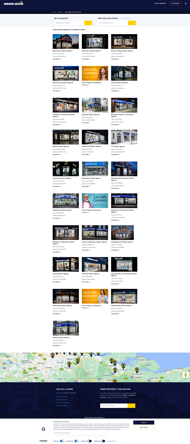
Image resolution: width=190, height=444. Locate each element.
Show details (111, 441)
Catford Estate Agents (119, 83)
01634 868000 (118, 308)
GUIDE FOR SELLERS (61, 396)
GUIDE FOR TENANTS (62, 405)
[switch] (76, 441)
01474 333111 (119, 122)
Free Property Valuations (91, 83)
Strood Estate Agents (61, 274)
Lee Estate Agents (118, 146)
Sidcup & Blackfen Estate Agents (94, 242)
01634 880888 (60, 119)
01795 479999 (118, 244)
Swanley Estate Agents (90, 274)
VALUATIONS (175, 3)
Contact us (60, 12)
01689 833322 (60, 213)
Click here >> (85, 85)
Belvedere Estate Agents (91, 51)
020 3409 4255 (62, 88)
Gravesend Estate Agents (91, 146)
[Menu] (186, 3)
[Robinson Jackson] (13, 3)
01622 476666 (89, 181)
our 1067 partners (62, 424)
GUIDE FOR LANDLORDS (62, 402)
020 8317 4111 (118, 215)
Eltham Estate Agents (61, 146)
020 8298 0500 (89, 244)
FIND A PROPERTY (161, 3)
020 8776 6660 (60, 308)
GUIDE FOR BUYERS (61, 399)
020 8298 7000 (60, 85)
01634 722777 (60, 276)
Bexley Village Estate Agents (122, 51)
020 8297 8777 (118, 149)
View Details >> (57, 59)
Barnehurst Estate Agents (62, 51)
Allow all (144, 422)
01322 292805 (62, 56)
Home (54, 12)
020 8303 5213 (60, 340)
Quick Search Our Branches (94, 417)
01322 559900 (118, 53)
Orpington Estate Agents (62, 210)
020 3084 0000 (120, 152)
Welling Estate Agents (61, 337)
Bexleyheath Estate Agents (63, 83)
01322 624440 (118, 278)
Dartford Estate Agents (91, 114)
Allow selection (144, 427)
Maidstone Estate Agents (91, 178)
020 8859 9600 (60, 149)
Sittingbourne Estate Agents (122, 242)
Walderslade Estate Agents (121, 305)
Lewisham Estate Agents (62, 178)
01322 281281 (88, 117)
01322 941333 (118, 119)
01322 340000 (60, 53)
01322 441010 (89, 53)
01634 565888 (62, 122)
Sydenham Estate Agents (62, 305)
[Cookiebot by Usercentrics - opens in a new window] (43, 441)
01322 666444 (89, 276)
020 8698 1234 (118, 85)
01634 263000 (60, 246)
